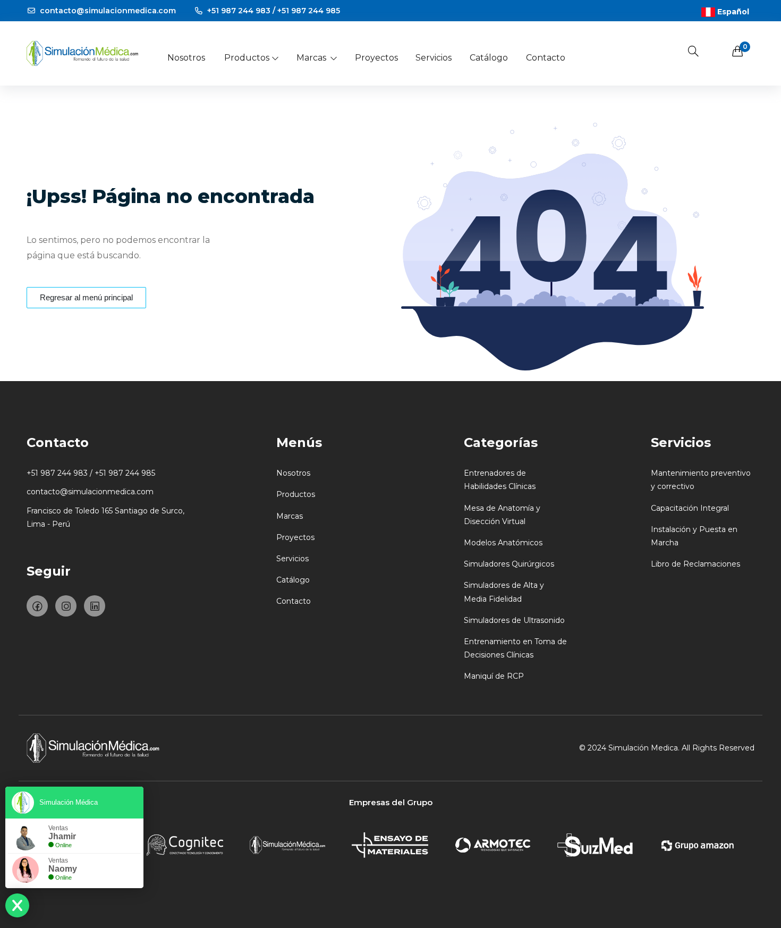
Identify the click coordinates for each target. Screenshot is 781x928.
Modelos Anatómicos (503, 542)
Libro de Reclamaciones (695, 564)
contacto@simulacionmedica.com (107, 10)
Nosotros (186, 58)
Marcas (311, 58)
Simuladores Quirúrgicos (509, 564)
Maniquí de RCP (494, 676)
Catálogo (489, 58)
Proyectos (376, 58)
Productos (246, 58)
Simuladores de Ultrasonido (514, 620)
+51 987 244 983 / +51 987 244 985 (272, 10)
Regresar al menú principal (86, 297)
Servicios (433, 58)
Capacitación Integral (690, 508)
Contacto (545, 58)
